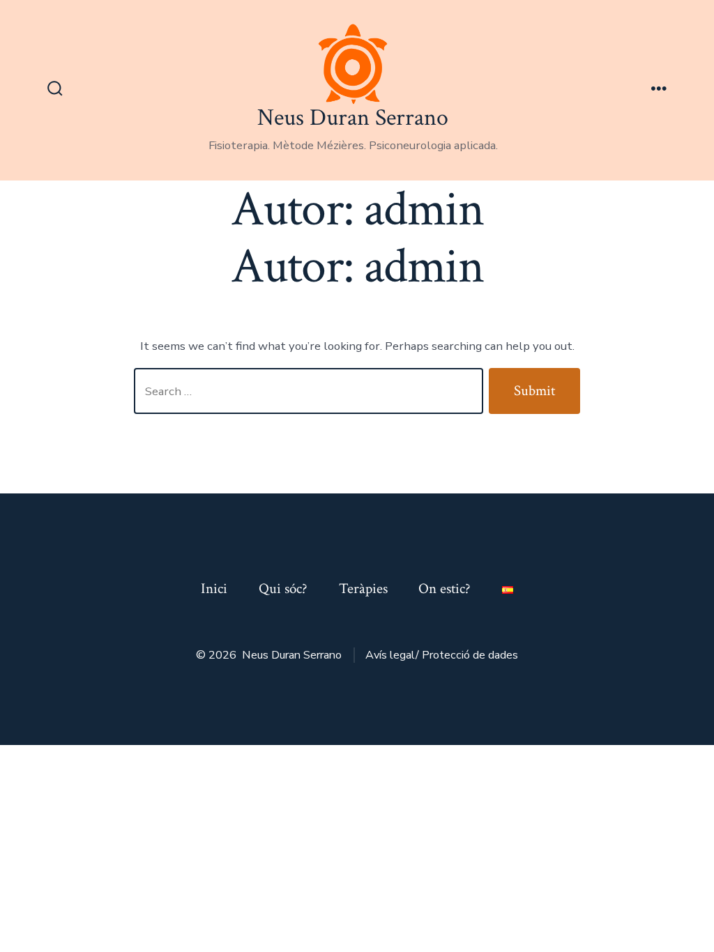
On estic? (444, 588)
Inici (214, 588)
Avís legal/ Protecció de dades (441, 655)
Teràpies (363, 588)
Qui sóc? (283, 588)
